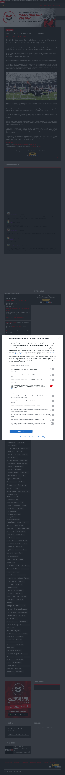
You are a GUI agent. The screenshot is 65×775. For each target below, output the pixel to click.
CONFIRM (21, 431)
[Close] (59, 338)
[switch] (52, 369)
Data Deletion (23, 437)
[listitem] (32, 366)
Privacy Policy (41, 437)
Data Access (32, 437)
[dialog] (32, 387)
